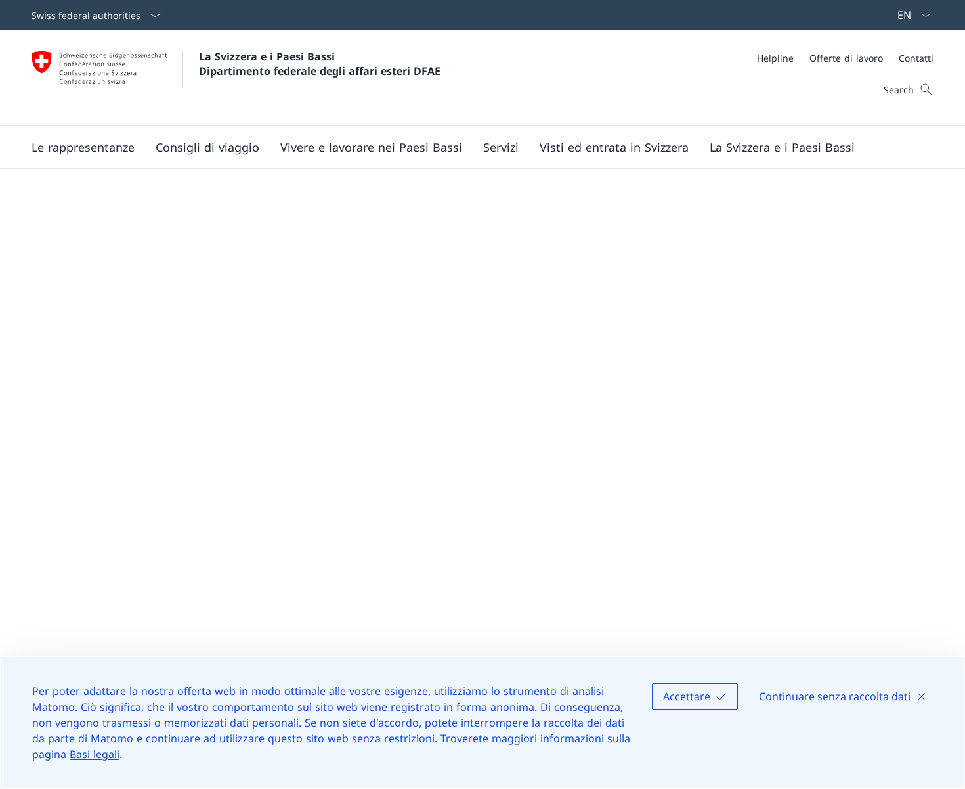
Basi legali (94, 754)
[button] (83, 147)
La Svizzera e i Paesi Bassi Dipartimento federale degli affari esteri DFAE (319, 63)
